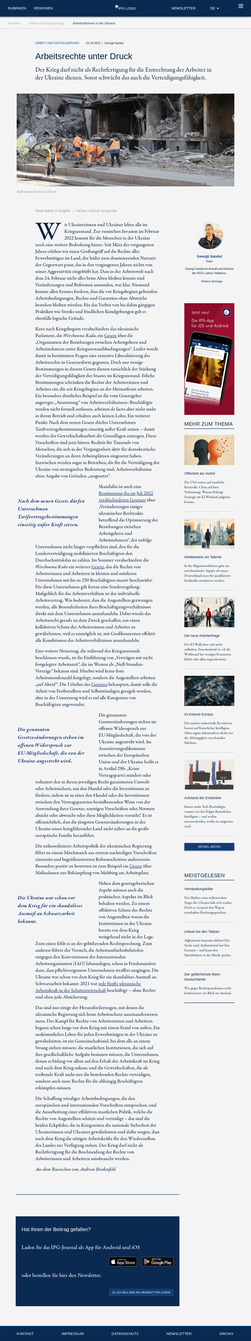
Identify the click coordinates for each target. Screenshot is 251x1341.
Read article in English (52, 211)
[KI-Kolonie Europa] (209, 693)
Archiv (226, 1334)
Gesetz (110, 335)
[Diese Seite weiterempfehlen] (211, 44)
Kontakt (25, 1334)
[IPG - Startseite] (125, 8)
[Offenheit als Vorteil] (209, 452)
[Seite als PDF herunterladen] (175, 1189)
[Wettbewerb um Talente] (209, 536)
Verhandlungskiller (198, 889)
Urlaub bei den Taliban (201, 932)
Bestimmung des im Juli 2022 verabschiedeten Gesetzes (126, 497)
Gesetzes (99, 684)
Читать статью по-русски (96, 211)
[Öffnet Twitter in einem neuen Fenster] (193, 44)
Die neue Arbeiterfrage (202, 636)
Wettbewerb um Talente (202, 557)
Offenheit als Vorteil (199, 473)
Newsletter (179, 1334)
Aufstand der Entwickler (202, 798)
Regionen (43, 8)
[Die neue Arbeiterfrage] (209, 614)
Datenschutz (125, 1334)
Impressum (73, 1334)
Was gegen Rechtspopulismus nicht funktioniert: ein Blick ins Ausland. (208, 991)
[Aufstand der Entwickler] (209, 777)
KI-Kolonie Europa (198, 714)
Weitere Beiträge (211, 281)
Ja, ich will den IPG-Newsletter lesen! (141, 1292)
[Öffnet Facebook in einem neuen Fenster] (202, 44)
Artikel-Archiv (209, 846)
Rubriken (17, 8)
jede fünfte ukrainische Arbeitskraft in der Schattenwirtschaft (88, 987)
